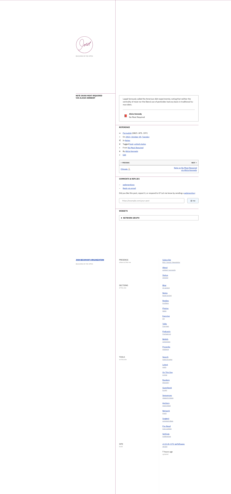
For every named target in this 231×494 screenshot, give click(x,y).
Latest (165, 364)
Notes (127, 140)
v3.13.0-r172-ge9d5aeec (173, 444)
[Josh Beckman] (84, 44)
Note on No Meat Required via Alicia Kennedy (185, 169)
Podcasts (166, 331)
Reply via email (129, 188)
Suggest (165, 418)
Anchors (166, 403)
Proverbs (166, 347)
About (165, 267)
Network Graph (131, 218)
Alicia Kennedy (131, 151)
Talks (164, 324)
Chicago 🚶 (125, 169)
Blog (164, 285)
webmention (189, 193)
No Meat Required (135, 147)
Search (165, 357)
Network (166, 411)
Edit (124, 155)
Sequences (167, 395)
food (131, 144)
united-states (140, 144)
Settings (166, 434)
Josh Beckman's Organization (90, 260)
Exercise (166, 316)
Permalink (127, 133)
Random (166, 380)
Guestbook (167, 388)
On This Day (167, 372)
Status (165, 275)
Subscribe (166, 260)
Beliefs (165, 339)
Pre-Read (166, 426)
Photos (165, 308)
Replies (165, 300)
